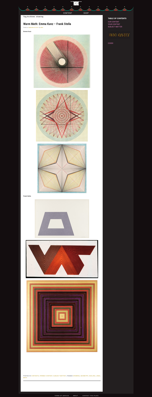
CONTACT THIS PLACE (91, 395)
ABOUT (75, 395)
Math (25, 377)
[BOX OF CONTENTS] (76, 5)
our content (113, 22)
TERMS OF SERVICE (62, 395)
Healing (92, 376)
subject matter (59, 376)
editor (41, 27)
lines (98, 376)
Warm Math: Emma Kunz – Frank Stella (47, 24)
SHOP (86, 13)
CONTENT (67, 13)
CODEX (110, 43)
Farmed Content (46, 376)
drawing (76, 376)
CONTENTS (35, 376)
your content (114, 24)
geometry (84, 376)
